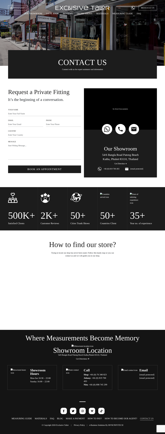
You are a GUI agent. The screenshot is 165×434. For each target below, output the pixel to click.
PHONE (49, 120)
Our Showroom (33, 13)
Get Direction (119, 164)
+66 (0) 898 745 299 (98, 384)
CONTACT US (147, 418)
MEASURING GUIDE (122, 13)
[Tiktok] (101, 411)
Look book (52, 13)
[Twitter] (73, 411)
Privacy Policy (79, 425)
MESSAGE (12, 142)
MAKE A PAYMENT (75, 418)
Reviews (68, 13)
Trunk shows (84, 13)
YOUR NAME (13, 110)
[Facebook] (64, 411)
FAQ (139, 13)
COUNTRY (12, 131)
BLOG (60, 418)
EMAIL (11, 120)
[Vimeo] (92, 411)
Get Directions (82, 359)
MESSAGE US (147, 8)
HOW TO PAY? (95, 418)
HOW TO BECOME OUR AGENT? (121, 418)
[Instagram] (82, 411)
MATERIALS (102, 13)
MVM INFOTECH (115, 425)
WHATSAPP (19, 8)
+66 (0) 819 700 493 (111, 169)
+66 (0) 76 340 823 (98, 374)
